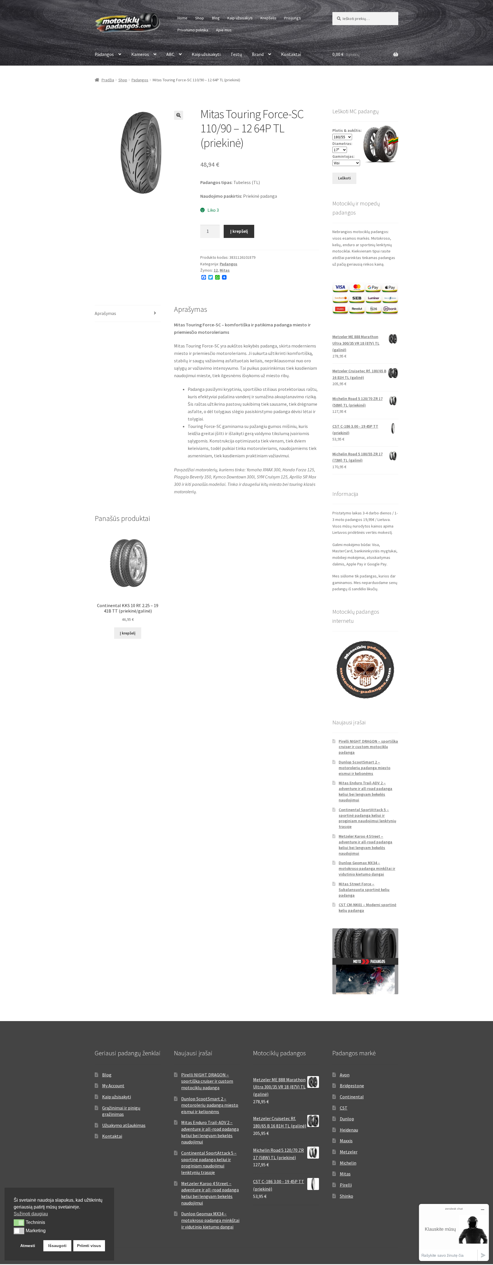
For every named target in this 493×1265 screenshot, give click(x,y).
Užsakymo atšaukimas (124, 1125)
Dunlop (347, 1118)
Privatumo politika (192, 30)
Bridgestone (352, 1085)
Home (182, 18)
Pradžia (108, 79)
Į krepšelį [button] (128, 633)
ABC (170, 54)
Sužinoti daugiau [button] (31, 1213)
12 (216, 270)
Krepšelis (268, 18)
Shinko (346, 1196)
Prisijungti (292, 18)
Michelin (348, 1163)
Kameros (140, 54)
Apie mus (224, 30)
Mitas (225, 270)
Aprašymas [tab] (105, 313)
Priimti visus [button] (89, 1245)
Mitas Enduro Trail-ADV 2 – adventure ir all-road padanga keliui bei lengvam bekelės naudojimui (365, 791)
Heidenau (349, 1130)
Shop (199, 18)
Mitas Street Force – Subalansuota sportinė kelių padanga (364, 889)
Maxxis (346, 1140)
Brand (258, 54)
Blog (216, 18)
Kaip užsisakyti (239, 18)
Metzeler (348, 1152)
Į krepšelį (239, 231)
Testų (236, 54)
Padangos (104, 54)
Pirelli (346, 1185)
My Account (113, 1085)
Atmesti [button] (27, 1245)
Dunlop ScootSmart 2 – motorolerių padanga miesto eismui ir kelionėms (364, 767)
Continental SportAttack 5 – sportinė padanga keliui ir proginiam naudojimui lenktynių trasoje (367, 818)
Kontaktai (291, 54)
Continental (352, 1097)
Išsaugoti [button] (57, 1245)
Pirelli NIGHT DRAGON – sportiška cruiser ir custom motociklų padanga (368, 747)
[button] (178, 115)
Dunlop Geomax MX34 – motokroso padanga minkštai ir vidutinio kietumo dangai (367, 868)
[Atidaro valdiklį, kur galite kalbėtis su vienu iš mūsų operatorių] (454, 1232)
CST (343, 1108)
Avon (344, 1075)
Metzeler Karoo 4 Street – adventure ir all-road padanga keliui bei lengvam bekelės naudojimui (365, 845)
